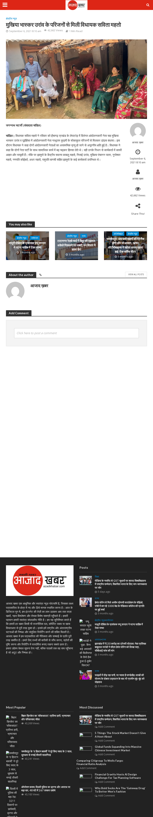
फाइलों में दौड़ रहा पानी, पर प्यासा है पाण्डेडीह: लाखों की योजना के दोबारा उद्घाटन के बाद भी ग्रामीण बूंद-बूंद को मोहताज (119, 678)
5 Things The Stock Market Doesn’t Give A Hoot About (120, 734)
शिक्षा (97, 576)
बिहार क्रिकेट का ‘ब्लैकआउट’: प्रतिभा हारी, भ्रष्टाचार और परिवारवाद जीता (46, 717)
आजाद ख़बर (137, 142)
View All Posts (136, 274)
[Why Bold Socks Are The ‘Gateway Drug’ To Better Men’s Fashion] (85, 792)
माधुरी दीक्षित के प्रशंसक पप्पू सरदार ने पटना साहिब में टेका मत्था (27, 245)
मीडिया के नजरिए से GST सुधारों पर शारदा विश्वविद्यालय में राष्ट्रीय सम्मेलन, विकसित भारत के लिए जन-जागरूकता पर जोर (121, 584)
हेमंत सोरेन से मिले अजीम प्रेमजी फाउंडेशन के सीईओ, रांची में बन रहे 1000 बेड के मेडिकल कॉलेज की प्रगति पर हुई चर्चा (119, 606)
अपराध (98, 639)
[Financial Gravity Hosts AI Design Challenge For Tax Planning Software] (85, 778)
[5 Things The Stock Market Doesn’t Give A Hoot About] (85, 737)
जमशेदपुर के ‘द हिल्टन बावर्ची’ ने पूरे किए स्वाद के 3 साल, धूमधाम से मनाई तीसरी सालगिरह (46, 753)
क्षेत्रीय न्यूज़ (11, 18)
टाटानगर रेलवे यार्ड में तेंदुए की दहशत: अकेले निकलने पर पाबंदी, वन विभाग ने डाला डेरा (76, 245)
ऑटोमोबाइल (118, 233)
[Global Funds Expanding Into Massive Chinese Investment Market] (85, 749)
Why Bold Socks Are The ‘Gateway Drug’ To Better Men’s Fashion (120, 790)
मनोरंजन (34, 237)
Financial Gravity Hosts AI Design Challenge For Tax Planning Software (118, 776)
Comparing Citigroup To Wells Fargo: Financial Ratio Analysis (99, 762)
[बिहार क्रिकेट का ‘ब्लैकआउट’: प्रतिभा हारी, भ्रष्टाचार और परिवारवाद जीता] (12, 731)
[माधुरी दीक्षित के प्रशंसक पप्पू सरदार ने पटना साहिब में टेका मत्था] (85, 627)
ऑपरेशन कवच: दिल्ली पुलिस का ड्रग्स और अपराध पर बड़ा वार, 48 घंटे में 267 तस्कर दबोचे (45, 788)
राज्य (83, 235)
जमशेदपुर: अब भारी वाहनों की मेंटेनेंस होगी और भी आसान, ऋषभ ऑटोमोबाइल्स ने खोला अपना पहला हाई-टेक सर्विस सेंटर (125, 245)
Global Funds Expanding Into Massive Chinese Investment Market (118, 748)
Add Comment (106, 726)
